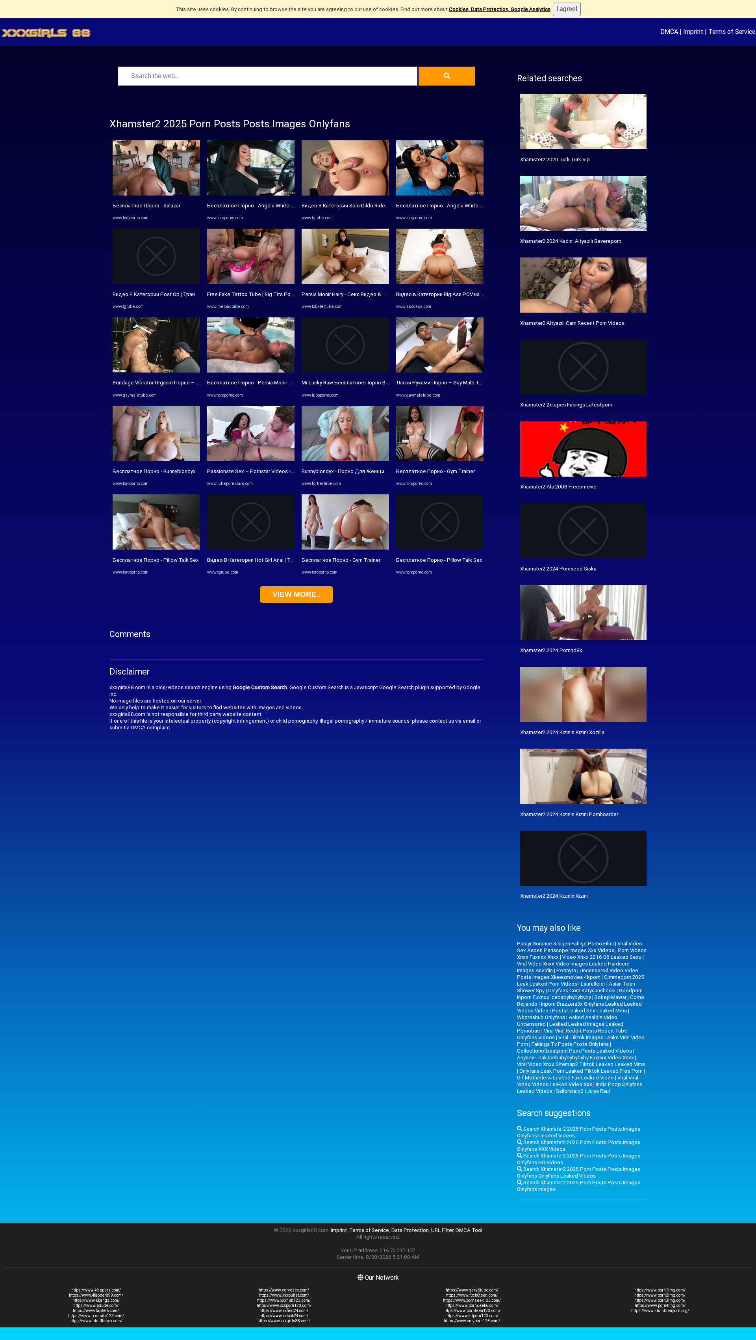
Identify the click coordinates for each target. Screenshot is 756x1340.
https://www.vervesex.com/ (284, 1290)
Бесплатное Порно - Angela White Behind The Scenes (271, 205)
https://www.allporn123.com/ (471, 1315)
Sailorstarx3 (570, 1091)
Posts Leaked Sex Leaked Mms (589, 1010)
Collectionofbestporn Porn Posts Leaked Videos (574, 1050)
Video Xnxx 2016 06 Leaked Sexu (601, 957)
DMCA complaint (150, 727)
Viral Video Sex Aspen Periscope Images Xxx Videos (579, 947)
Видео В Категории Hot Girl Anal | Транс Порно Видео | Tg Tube (283, 560)
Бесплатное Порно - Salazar (146, 205)
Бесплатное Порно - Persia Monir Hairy (253, 382)
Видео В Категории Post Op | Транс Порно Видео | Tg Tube (184, 294)
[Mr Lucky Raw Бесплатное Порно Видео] (345, 370)
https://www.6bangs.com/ (96, 1300)
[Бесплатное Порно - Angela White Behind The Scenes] (251, 193)
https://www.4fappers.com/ (96, 1290)
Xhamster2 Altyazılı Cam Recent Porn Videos (572, 323)
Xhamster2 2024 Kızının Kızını (554, 896)
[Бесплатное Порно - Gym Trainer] (345, 547)
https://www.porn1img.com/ (660, 1290)
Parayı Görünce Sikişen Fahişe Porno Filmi (565, 943)
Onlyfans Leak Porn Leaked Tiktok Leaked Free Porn (581, 1071)
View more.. (296, 594)
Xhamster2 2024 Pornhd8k (551, 650)
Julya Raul (598, 1091)
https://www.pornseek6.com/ (471, 1305)
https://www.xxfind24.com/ (283, 1310)
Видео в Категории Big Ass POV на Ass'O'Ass (450, 294)
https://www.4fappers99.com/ (96, 1295)
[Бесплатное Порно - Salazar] (156, 193)
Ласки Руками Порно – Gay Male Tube (442, 382)
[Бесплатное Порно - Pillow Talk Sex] (156, 547)
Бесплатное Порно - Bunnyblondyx (154, 471)
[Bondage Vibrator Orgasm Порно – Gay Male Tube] (156, 370)
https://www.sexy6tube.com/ (472, 1290)
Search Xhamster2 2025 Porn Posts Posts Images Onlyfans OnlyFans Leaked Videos (578, 1172)
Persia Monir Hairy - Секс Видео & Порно (350, 294)
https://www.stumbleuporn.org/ (660, 1310)
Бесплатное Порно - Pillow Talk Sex (156, 560)
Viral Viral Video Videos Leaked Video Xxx (577, 1081)
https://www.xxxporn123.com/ (284, 1305)
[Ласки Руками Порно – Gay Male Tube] (440, 370)
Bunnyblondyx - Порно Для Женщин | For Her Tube (361, 471)
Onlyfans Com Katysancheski (581, 990)
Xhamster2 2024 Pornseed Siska (558, 568)
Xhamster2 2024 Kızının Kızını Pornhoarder (569, 814)
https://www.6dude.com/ (96, 1305)
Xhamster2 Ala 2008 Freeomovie (558, 486)
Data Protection (410, 1230)
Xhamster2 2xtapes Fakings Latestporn (566, 404)
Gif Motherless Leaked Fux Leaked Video (565, 1077)
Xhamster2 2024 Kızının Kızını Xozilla (562, 732)
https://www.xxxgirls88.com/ (284, 1320)
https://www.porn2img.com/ (660, 1295)
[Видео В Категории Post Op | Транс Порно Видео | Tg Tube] (156, 282)
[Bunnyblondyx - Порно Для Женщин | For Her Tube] (345, 459)
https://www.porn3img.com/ (660, 1300)
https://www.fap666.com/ (96, 1310)
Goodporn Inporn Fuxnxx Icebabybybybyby (580, 994)
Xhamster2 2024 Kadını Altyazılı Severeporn (570, 241)
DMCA (669, 31)
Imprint (693, 31)
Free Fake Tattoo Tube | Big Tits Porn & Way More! (266, 294)
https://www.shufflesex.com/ (95, 1320)
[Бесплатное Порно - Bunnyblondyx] (156, 459)
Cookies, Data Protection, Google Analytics (499, 9)
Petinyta (566, 970)
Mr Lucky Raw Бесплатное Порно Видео (350, 382)
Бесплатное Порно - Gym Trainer (341, 560)
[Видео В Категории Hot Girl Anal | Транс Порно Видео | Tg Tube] (251, 547)
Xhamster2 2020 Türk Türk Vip (555, 159)
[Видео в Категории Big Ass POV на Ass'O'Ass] (440, 282)
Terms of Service (731, 31)
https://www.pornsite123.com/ (96, 1315)
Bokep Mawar (610, 997)
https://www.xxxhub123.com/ (284, 1300)
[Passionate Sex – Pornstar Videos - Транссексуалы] (251, 459)
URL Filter (442, 1230)
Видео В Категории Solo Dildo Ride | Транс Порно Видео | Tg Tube (381, 205)
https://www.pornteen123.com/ (471, 1310)
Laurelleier (593, 983)
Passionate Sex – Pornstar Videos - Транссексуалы (268, 471)
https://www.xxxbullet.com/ (284, 1295)
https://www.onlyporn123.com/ (472, 1320)
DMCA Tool (469, 1230)
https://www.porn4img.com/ (660, 1305)
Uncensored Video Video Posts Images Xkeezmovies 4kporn (577, 973)
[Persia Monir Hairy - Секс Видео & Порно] (345, 282)
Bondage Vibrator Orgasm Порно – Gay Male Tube (171, 382)
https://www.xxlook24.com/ (283, 1315)
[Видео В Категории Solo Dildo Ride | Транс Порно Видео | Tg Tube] (345, 193)
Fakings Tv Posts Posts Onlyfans (570, 1044)
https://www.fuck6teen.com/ (472, 1295)
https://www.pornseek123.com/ (472, 1300)
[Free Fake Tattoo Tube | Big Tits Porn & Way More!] (251, 282)
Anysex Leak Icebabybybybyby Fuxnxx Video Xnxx (575, 1057)
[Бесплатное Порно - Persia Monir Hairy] (251, 370)
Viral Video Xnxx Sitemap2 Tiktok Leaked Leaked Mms (581, 1064)
